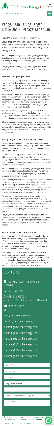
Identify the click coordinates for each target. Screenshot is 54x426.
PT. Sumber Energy (12, 13)
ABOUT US (16, 423)
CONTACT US (44, 423)
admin (21, 38)
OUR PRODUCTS (30, 423)
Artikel (37, 38)
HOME (7, 423)
